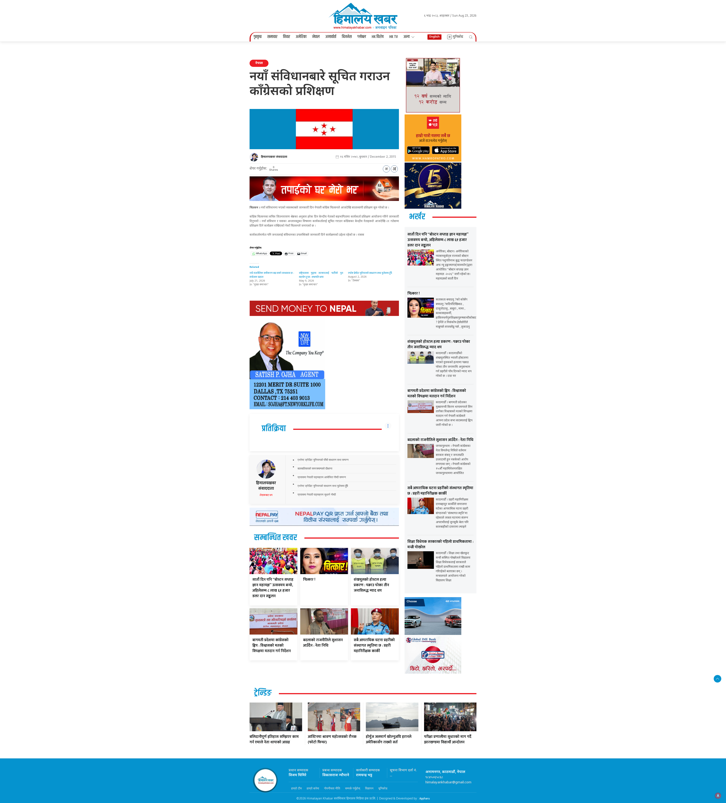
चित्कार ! (309, 579)
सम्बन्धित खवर (275, 537)
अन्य (406, 37)
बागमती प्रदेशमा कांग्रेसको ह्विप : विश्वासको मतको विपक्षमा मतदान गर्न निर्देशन (271, 645)
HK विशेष (378, 37)
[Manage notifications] (718, 796)
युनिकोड (458, 37)
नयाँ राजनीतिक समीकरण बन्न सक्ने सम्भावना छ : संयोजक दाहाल (272, 275)
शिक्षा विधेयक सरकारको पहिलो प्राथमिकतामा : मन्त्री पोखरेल (440, 544)
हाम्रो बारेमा (313, 788)
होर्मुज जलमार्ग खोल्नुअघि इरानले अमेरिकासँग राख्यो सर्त (388, 739)
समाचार (272, 37)
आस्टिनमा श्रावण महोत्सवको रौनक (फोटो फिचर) (332, 739)
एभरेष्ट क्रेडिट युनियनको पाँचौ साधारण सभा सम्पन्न (323, 460)
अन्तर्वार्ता (330, 37)
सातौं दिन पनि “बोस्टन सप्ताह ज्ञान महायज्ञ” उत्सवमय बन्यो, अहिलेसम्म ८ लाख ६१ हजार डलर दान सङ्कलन (272, 587)
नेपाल (316, 37)
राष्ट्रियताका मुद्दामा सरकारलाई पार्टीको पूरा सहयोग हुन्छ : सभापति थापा (321, 275)
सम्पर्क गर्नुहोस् (352, 788)
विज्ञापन (369, 788)
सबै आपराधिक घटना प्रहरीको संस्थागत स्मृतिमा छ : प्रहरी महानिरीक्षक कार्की (374, 645)
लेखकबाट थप (266, 495)
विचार (286, 37)
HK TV (393, 37)
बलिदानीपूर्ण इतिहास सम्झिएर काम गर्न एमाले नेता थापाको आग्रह (274, 739)
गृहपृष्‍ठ (258, 37)
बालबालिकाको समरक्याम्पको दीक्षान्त (315, 468)
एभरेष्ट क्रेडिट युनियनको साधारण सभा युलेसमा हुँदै (370, 273)
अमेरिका (301, 37)
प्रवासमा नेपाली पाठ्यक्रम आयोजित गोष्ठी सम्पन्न (322, 477)
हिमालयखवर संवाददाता (274, 156)
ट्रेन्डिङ (262, 693)
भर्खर (417, 217)
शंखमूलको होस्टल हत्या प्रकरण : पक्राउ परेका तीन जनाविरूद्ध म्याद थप (371, 585)
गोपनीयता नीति (332, 788)
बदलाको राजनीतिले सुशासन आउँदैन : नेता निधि (323, 643)
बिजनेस (347, 37)
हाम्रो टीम (296, 788)
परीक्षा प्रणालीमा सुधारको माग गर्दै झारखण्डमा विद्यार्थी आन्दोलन (447, 739)
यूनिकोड (382, 788)
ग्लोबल (361, 37)
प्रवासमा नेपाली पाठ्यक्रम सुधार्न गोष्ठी (317, 494)
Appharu (424, 798)
